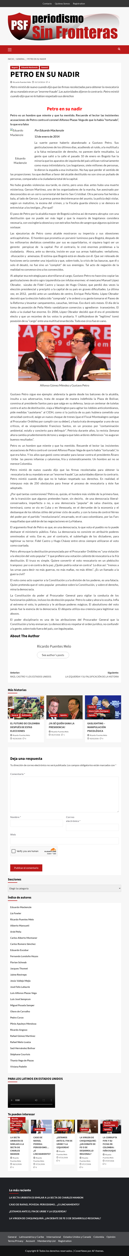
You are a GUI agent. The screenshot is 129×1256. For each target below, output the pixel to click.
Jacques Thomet (19, 968)
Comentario (17, 773)
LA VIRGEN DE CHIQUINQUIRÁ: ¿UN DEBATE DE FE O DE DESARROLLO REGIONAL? (55, 1218)
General (44, 67)
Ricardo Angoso (18, 1029)
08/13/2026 (17, 1164)
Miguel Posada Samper (22, 1005)
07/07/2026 (109, 1161)
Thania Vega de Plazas (22, 1060)
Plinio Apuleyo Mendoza (23, 1023)
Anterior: (30, 675)
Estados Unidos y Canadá (77, 1236)
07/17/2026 (86, 1164)
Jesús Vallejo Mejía (20, 980)
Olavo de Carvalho (20, 1011)
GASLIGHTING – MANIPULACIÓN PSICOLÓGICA (96, 727)
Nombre (15, 816)
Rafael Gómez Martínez (22, 1035)
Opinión (63, 715)
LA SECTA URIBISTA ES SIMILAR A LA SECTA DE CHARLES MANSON (17, 1146)
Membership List (46, 1240)
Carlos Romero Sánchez (23, 944)
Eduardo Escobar (19, 950)
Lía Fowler (15, 913)
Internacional (53, 1236)
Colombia (98, 1236)
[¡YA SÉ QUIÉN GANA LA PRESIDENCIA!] (64, 707)
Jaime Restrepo (18, 974)
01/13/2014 (40, 82)
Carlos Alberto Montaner (23, 937)
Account (30, 1240)
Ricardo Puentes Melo (22, 82)
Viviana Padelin (18, 1066)
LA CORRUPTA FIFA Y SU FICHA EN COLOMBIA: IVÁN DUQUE (110, 1144)
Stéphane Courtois (20, 1054)
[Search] (119, 49)
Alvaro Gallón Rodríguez (99, 711)
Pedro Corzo (17, 1017)
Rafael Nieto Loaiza (20, 1042)
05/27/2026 (55, 735)
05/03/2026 (94, 738)
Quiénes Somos (62, 3)
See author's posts (53, 655)
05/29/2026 (17, 738)
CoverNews (80, 1250)
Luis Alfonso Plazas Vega (23, 993)
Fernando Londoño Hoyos (24, 956)
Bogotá (15, 67)
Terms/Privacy (15, 1240)
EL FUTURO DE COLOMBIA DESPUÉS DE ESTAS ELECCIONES (25, 727)
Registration (79, 3)
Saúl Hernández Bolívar (22, 1048)
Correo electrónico (73, 819)
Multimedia (26, 715)
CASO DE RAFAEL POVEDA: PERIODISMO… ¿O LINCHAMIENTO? (42, 1146)
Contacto (47, 3)
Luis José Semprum (20, 999)
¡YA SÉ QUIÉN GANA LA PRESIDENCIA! (61, 725)
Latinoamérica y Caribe (31, 1236)
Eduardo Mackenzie (29, 67)
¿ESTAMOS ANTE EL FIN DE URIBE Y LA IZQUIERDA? (64, 1142)
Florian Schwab (18, 962)
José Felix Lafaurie (20, 986)
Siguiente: (92, 675)
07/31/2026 (40, 1164)
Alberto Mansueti (19, 925)
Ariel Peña (15, 931)
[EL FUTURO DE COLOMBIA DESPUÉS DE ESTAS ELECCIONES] (26, 707)
